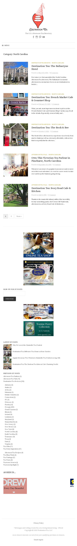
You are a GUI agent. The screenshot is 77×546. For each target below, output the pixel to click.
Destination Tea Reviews (40, 63)
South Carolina (10, 434)
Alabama (8, 385)
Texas (7, 439)
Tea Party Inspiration (10, 449)
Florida (7, 405)
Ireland (7, 414)
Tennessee (9, 437)
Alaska (7, 387)
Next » (19, 216)
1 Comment (55, 104)
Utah (6, 441)
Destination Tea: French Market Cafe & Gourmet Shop (52, 99)
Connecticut (9, 397)
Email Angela (38, 540)
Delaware (8, 402)
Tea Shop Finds (8, 455)
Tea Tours (6, 460)
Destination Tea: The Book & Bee (50, 127)
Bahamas (8, 392)
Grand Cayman (10, 409)
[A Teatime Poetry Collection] (38, 328)
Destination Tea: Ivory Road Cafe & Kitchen (51, 190)
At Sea (7, 390)
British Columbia (10, 395)
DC (6, 400)
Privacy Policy (39, 523)
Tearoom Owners (9, 462)
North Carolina (58, 63)
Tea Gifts (6, 446)
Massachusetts (10, 422)
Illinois (7, 412)
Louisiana (8, 417)
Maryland (8, 419)
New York (8, 429)
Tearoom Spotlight (9, 465)
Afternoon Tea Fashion (11, 376)
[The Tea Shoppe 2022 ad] (38, 311)
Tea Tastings (7, 457)
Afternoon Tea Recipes (13, 453)
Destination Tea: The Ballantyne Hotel (49, 68)
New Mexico (9, 427)
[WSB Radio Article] (38, 483)
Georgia (8, 407)
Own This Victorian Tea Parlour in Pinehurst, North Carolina (50, 159)
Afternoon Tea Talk (39, 154)
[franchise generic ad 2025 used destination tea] (38, 273)
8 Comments (54, 73)
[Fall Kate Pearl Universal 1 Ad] (38, 245)
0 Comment (54, 131)
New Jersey (9, 424)
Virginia (7, 444)
